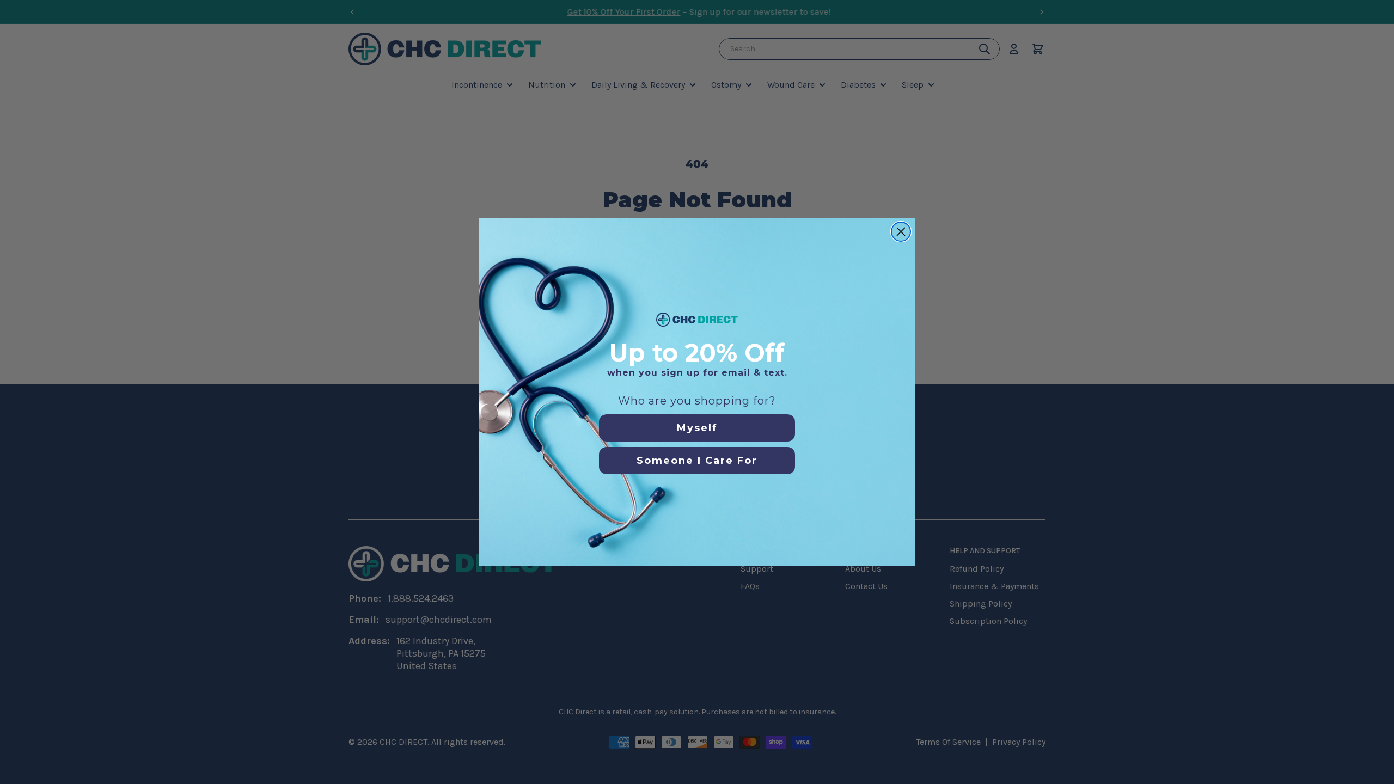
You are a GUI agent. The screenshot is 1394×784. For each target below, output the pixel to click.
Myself (697, 428)
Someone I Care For (697, 461)
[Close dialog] (900, 231)
